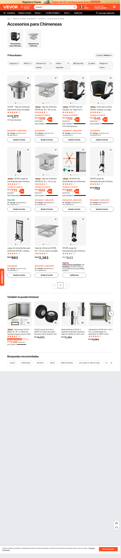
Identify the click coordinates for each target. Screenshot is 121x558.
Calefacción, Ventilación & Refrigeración (24, 19)
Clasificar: (99, 55)
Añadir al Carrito (19, 140)
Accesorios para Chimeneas (55, 19)
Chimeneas (41, 19)
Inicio (8, 19)
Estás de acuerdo (108, 549)
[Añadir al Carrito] (28, 322)
